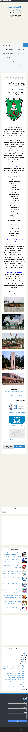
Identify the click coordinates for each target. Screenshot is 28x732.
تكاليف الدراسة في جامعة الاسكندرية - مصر (15, 681)
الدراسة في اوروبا (22, 57)
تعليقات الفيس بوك (9, 447)
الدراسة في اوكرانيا (11, 57)
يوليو (23, 659)
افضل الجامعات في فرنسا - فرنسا (17, 684)
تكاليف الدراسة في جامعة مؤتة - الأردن (16, 677)
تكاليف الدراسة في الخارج (17, 729)
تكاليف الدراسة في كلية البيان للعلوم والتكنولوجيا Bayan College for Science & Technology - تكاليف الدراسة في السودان (12, 590)
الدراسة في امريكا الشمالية (9, 53)
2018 (24, 653)
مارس (23, 663)
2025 (24, 652)
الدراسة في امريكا (22, 53)
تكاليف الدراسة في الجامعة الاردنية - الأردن (15, 673)
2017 (24, 655)
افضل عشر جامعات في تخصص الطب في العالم (14, 679)
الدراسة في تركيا (10, 61)
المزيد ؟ (24, 70)
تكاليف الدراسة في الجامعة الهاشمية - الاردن (14, 391)
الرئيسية (21, 77)
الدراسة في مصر (12, 65)
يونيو (23, 661)
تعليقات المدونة (19, 446)
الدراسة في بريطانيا (22, 61)
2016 (24, 689)
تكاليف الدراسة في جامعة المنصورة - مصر (15, 671)
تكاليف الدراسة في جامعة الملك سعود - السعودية (14, 666)
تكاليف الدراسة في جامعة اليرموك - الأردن (14, 395)
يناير (23, 665)
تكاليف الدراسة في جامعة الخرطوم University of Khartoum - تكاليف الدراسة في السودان (11, 561)
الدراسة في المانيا (10, 49)
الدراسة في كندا (22, 65)
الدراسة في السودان (21, 49)
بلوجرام (7, 729)
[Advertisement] (14, 30)
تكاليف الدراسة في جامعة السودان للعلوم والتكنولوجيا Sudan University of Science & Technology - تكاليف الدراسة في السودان (12, 554)
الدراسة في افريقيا (7, 45)
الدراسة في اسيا (18, 45)
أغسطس (22, 657)
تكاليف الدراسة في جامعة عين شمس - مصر (15, 682)
